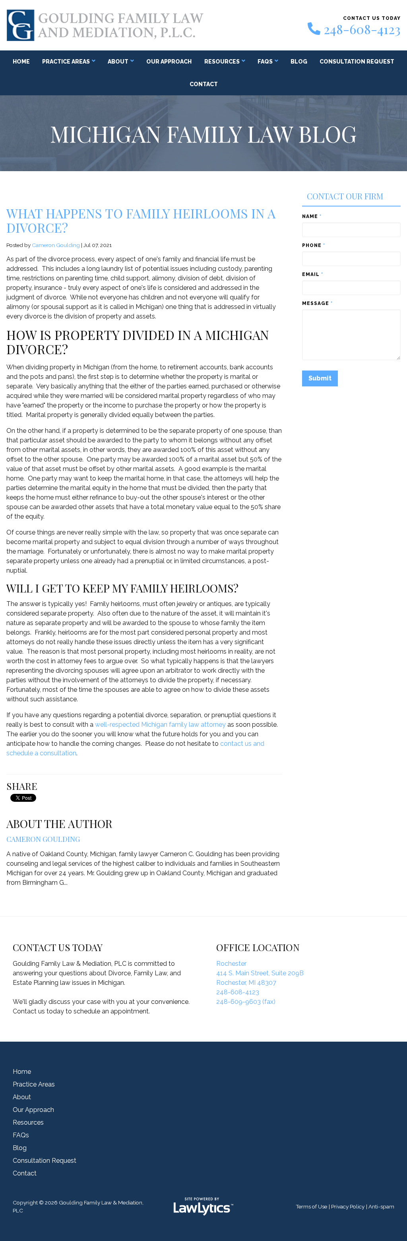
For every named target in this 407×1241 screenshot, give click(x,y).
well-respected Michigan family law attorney (161, 724)
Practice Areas (66, 61)
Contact (204, 84)
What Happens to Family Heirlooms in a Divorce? (140, 220)
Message (317, 303)
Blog (299, 61)
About (118, 61)
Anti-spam (381, 1206)
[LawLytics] (203, 1206)
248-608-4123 (362, 29)
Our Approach (169, 61)
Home (21, 61)
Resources (222, 61)
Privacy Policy (347, 1206)
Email (312, 274)
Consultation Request (357, 61)
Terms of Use (311, 1206)
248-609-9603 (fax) (245, 1002)
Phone (313, 245)
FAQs (265, 61)
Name (312, 216)
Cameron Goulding (56, 245)
